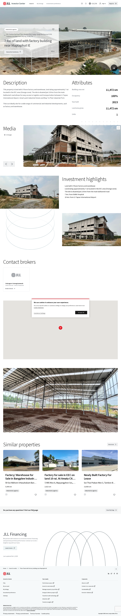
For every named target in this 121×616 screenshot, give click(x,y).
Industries (45, 599)
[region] (60, 308)
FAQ (4, 583)
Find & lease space (47, 583)
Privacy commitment (22, 613)
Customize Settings (39, 313)
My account (6, 586)
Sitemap (5, 595)
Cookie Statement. (39, 307)
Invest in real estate (47, 586)
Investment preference (9, 592)
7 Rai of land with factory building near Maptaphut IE (33, 568)
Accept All (81, 312)
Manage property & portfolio (50, 589)
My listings (6, 589)
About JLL (84, 583)
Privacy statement (8, 613)
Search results (13, 568)
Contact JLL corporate (88, 586)
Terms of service (35, 613)
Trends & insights (47, 602)
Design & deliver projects (49, 592)
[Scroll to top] (116, 569)
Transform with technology (49, 595)
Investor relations (86, 592)
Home (4, 568)
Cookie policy (45, 613)
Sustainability (85, 589)
